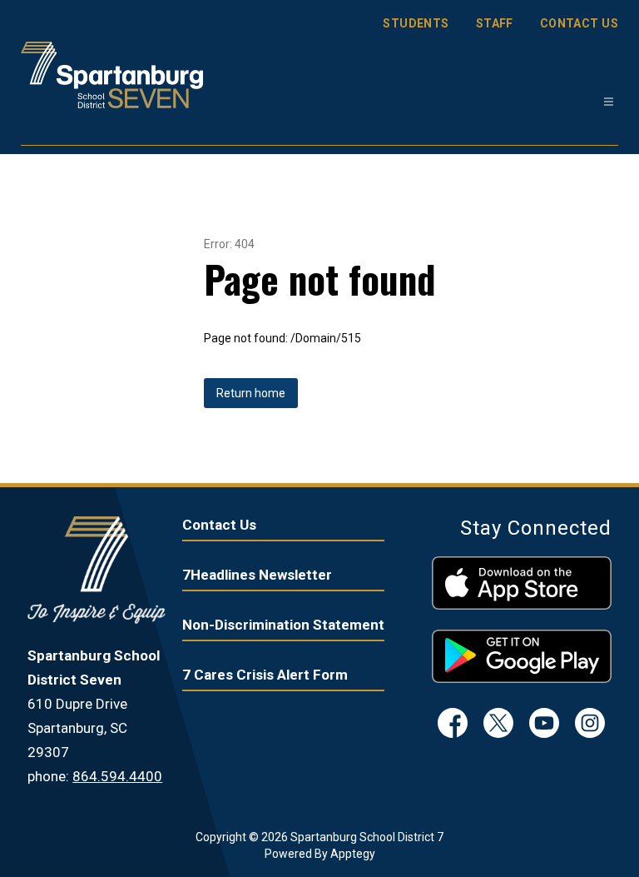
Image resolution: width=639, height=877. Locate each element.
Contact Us (219, 524)
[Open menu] (608, 102)
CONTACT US (579, 23)
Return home (250, 393)
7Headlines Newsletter (257, 574)
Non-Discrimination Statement (283, 624)
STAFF (494, 23)
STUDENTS (415, 23)
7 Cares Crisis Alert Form (265, 674)
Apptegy (352, 853)
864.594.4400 (117, 776)
